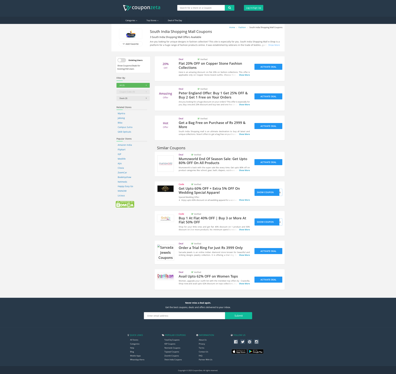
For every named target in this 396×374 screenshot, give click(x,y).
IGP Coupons (169, 344)
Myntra (121, 113)
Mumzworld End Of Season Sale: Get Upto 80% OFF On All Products (213, 160)
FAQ (200, 355)
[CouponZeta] (143, 8)
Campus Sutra (125, 127)
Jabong (121, 118)
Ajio (120, 163)
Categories (130, 20)
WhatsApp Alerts (137, 359)
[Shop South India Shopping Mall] (130, 34)
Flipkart (121, 149)
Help (132, 348)
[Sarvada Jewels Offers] (165, 252)
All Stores (134, 339)
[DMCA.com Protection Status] (125, 204)
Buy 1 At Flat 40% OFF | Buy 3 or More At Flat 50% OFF (212, 220)
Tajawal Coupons (171, 351)
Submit (239, 315)
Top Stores (151, 20)
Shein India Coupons (173, 359)
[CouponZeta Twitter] (242, 341)
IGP (119, 154)
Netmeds (122, 181)
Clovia (121, 167)
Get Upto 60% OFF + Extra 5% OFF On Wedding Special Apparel (209, 190)
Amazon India (125, 144)
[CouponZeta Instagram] (256, 341)
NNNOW (122, 190)
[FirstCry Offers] (165, 218)
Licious (121, 195)
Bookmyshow (124, 177)
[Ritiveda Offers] (165, 188)
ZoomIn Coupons (171, 355)
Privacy (202, 344)
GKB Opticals (124, 131)
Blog (132, 351)
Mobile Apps (135, 355)
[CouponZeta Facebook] (236, 341)
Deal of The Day (175, 20)
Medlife (122, 158)
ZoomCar (122, 172)
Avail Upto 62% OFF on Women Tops (208, 276)
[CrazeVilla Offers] (165, 276)
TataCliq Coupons (172, 339)
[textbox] (201, 8)
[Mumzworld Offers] (165, 163)
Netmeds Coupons (172, 348)
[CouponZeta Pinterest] (249, 341)
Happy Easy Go (125, 186)
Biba (120, 122)
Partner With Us (205, 359)
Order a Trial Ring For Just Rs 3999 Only (211, 247)
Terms (201, 348)
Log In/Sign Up (253, 7)
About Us (203, 339)
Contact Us (203, 351)
